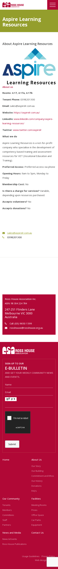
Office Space (37, 515)
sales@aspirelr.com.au (19, 232)
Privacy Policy (48, 556)
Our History (37, 480)
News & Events (9, 539)
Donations (36, 485)
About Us (36, 459)
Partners (6, 524)
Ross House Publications (14, 544)
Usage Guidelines (30, 556)
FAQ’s (34, 490)
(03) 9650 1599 (23, 323)
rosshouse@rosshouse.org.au (26, 327)
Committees (8, 515)
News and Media (11, 532)
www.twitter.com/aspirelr (27, 129)
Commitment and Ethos (42, 475)
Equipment (36, 524)
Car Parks (36, 520)
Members (7, 510)
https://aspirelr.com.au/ (27, 112)
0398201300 (14, 237)
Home (5, 459)
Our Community (11, 498)
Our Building (37, 470)
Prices (34, 510)
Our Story (36, 466)
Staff (4, 520)
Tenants (6, 505)
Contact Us (37, 532)
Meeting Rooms (39, 505)
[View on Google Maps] (29, 277)
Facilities (36, 498)
